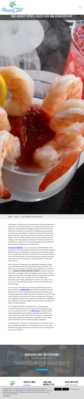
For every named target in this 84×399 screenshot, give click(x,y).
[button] (75, 389)
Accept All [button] (58, 389)
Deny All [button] (65, 389)
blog (16, 217)
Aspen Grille (35, 311)
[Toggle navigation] (80, 7)
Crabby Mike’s (25, 290)
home (10, 217)
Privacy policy (6, 396)
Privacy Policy (27, 385)
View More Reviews (42, 369)
